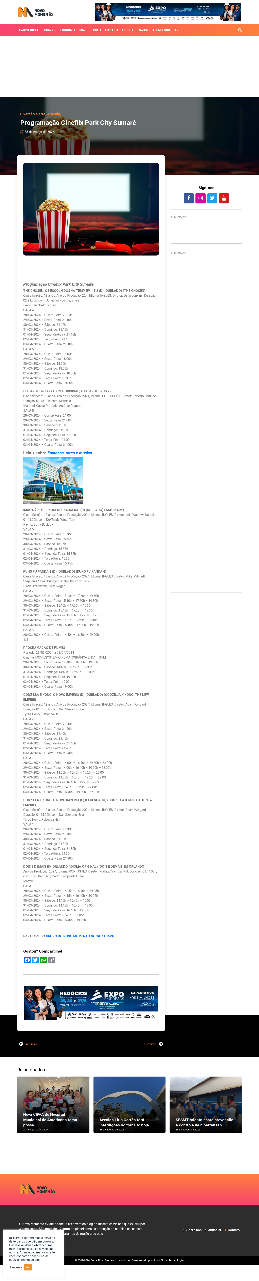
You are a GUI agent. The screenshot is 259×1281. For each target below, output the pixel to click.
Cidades (50, 30)
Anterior (31, 1060)
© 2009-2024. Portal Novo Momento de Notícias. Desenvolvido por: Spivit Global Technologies (130, 1276)
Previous (11, 1125)
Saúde (144, 30)
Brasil (84, 30)
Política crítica (105, 30)
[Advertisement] (129, 66)
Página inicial (29, 30)
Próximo (150, 1060)
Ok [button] (27, 1267)
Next (248, 1125)
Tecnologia (162, 30)
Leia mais (16, 1267)
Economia (67, 30)
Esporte (128, 30)
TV (176, 30)
